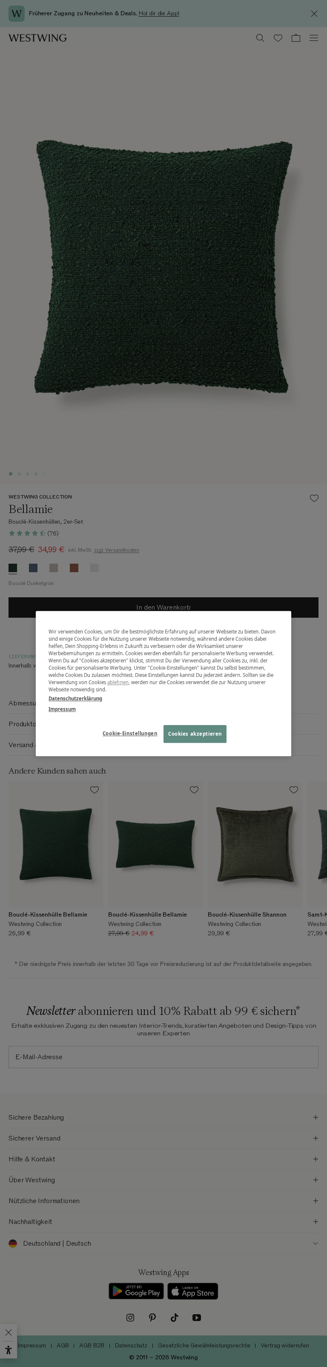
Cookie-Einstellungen (130, 733)
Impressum (62, 709)
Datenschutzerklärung (75, 698)
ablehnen (118, 682)
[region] (163, 684)
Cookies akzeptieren (195, 734)
